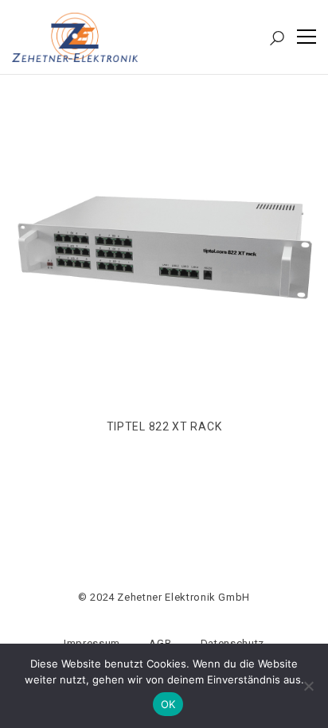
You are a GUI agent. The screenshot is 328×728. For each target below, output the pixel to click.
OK (168, 704)
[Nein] (308, 686)
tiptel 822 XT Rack (164, 426)
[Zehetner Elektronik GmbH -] (75, 36)
